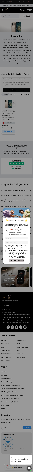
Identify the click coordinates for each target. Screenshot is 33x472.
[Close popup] (30, 456)
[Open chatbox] (29, 468)
